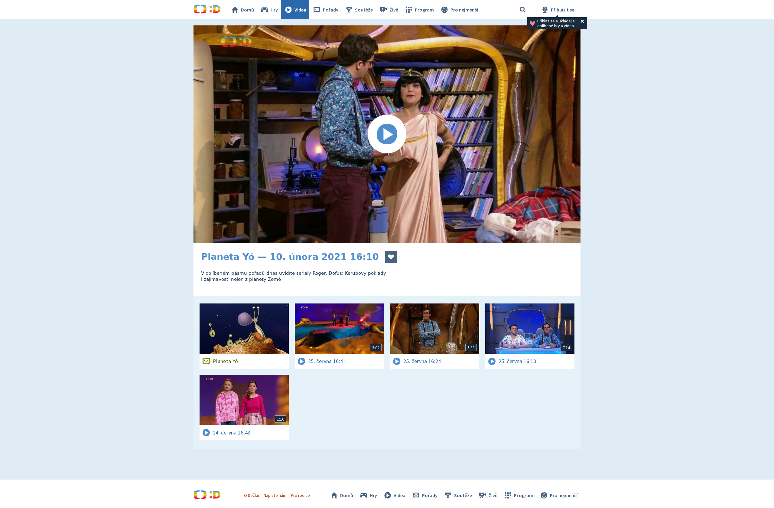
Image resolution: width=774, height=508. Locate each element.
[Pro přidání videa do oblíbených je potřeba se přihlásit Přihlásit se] (391, 257)
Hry (274, 10)
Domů (247, 10)
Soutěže (364, 10)
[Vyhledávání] (523, 9)
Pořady (330, 10)
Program (424, 10)
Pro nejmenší (464, 10)
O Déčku (251, 495)
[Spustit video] (387, 134)
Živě (393, 10)
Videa (300, 10)
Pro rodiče (300, 495)
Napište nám (275, 495)
